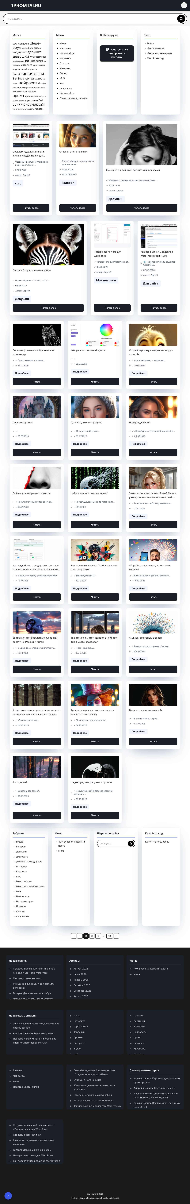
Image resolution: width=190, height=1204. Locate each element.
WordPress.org (155, 58)
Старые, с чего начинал (73, 151)
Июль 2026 (80, 974)
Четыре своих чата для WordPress (33, 998)
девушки (21, 56)
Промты (64, 63)
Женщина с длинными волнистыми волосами (133, 170)
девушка (35, 52)
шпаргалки (66, 88)
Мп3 (62, 78)
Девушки (21, 851)
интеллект (36, 60)
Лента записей (155, 48)
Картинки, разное (44, 1033)
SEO (15, 43)
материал (27, 78)
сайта (15, 109)
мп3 (40, 79)
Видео (63, 73)
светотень (22, 109)
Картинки (65, 58)
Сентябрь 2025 (82, 990)
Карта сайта (67, 53)
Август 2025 (80, 996)
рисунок (30, 104)
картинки (23, 73)
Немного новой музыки (33, 1042)
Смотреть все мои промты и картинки (118, 53)
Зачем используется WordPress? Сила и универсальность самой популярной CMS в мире (152, 497)
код (62, 83)
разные (37, 96)
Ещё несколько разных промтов (32, 493)
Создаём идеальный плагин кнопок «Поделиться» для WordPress (29, 155)
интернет (26, 64)
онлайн (36, 87)
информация (39, 65)
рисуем (32, 100)
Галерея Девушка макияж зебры (32, 270)
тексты (39, 108)
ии (27, 61)
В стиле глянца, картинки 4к (146, 710)
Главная (17, 1070)
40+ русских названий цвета (88, 350)
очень (43, 88)
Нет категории (25, 901)
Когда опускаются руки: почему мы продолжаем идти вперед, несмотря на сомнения (36, 714)
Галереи (21, 846)
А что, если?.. (20, 782)
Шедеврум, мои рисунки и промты (91, 782)
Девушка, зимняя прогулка (86, 422)
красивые (139, 1048)
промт (18, 95)
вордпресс (20, 52)
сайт (42, 104)
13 (109, 935)
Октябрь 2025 (81, 985)
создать (30, 109)
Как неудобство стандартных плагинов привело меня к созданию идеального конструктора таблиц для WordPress (36, 569)
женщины (38, 56)
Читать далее (31, 207)
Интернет (65, 68)
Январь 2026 (81, 979)
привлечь (30, 91)
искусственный (20, 69)
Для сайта (22, 856)
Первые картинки (23, 422)
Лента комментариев (159, 53)
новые (21, 87)
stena (63, 43)
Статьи (20, 911)
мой (36, 79)
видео (37, 48)
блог (30, 48)
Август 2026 (80, 968)
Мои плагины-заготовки (30, 886)
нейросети (29, 82)
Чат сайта (65, 48)
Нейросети (22, 896)
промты (29, 96)
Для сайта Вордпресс (29, 861)
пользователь (19, 91)
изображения (18, 61)
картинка (32, 69)
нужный (28, 88)
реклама (22, 101)
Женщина (23, 43)
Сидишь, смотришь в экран (145, 637)
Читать (37, 381)
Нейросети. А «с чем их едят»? (89, 493)
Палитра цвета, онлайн (73, 98)
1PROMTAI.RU (26, 5)
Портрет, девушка (140, 422)
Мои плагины (24, 881)
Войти (150, 43)
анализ (24, 48)
